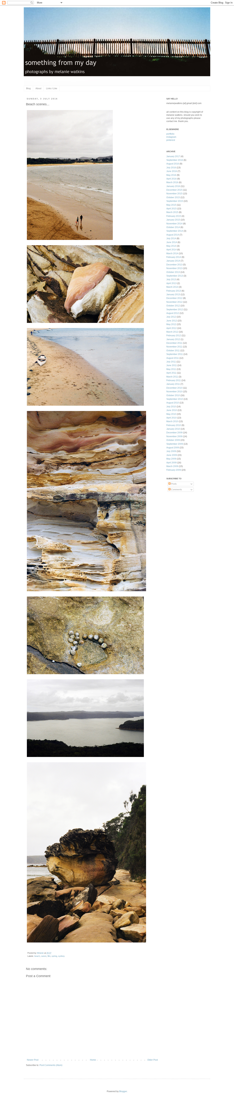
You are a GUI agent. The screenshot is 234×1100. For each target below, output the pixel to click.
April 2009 (171, 462)
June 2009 (171, 455)
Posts (174, 484)
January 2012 (173, 339)
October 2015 (173, 197)
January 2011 (173, 384)
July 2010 (171, 406)
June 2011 (171, 365)
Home (93, 1060)
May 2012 (171, 324)
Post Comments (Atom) (50, 1065)
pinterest (170, 140)
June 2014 (171, 242)
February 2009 (173, 470)
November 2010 (174, 391)
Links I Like (51, 88)
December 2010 (174, 388)
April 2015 (171, 208)
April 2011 (171, 373)
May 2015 (171, 205)
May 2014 (171, 246)
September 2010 (174, 399)
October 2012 (173, 305)
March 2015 (172, 212)
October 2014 (173, 227)
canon (43, 956)
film (49, 956)
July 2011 (171, 361)
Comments (176, 489)
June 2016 (171, 171)
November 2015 (174, 193)
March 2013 (172, 287)
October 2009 (173, 440)
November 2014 (174, 223)
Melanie (40, 953)
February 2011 (173, 380)
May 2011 (171, 369)
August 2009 (172, 447)
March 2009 (172, 466)
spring (54, 956)
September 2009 (174, 444)
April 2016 (171, 178)
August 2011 (172, 358)
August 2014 (172, 235)
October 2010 (173, 395)
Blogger (123, 1091)
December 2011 (174, 343)
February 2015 (173, 216)
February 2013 (173, 291)
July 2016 (171, 167)
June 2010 (171, 410)
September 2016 (174, 160)
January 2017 (173, 156)
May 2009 (171, 459)
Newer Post (32, 1060)
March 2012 (172, 332)
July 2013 (171, 279)
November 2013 (174, 268)
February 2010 (173, 425)
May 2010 (171, 414)
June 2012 (171, 320)
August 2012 (172, 313)
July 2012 (171, 317)
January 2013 (173, 294)
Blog (28, 88)
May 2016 (171, 175)
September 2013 (174, 276)
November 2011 (174, 346)
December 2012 (174, 298)
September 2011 (174, 354)
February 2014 (173, 257)
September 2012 (174, 309)
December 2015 (174, 190)
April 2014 (171, 249)
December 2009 (174, 432)
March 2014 (172, 253)
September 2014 (174, 231)
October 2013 (173, 272)
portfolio (170, 134)
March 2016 (172, 182)
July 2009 (171, 451)
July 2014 (171, 238)
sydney (61, 956)
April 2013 (171, 283)
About (38, 88)
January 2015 (173, 219)
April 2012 (171, 328)
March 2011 (172, 376)
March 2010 (172, 421)
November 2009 (174, 436)
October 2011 (173, 350)
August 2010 (172, 402)
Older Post (152, 1060)
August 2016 (172, 163)
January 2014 (173, 261)
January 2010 (173, 429)
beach (37, 956)
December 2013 (174, 264)
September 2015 (174, 201)
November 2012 (174, 302)
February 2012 (173, 335)
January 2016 (173, 186)
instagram (171, 137)
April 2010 (171, 417)
